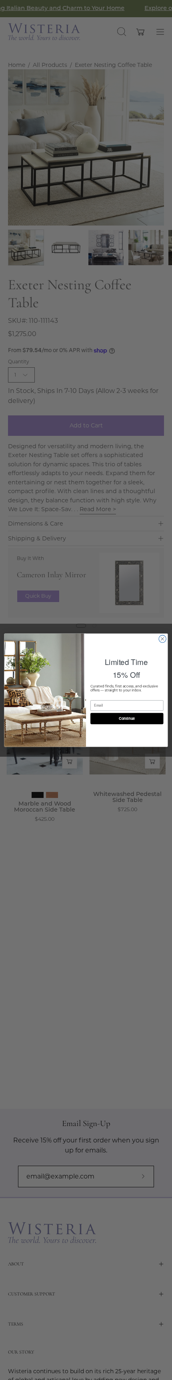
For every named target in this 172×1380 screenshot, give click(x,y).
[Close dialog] (162, 638)
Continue (127, 718)
